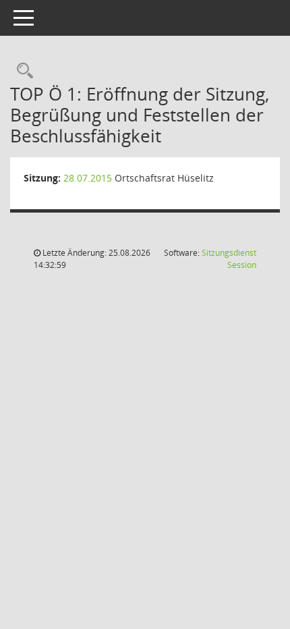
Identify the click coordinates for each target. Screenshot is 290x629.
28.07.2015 (87, 177)
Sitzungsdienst (229, 259)
